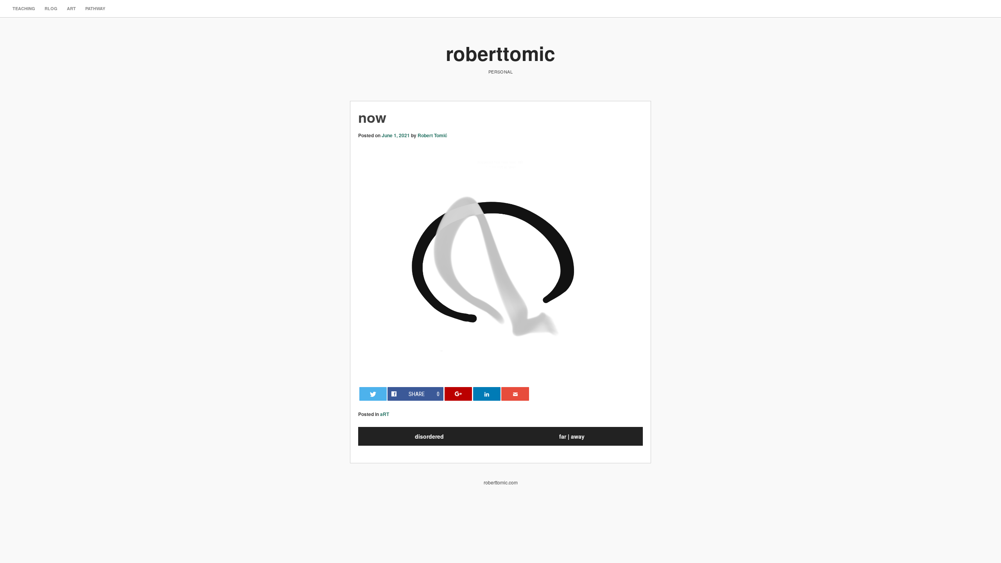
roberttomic (500, 53)
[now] (500, 364)
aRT (71, 8)
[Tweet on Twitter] (373, 394)
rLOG (51, 8)
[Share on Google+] (458, 394)
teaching (24, 8)
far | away (572, 436)
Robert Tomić (432, 135)
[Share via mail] (515, 394)
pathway (95, 8)
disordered (429, 436)
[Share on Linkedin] (486, 394)
